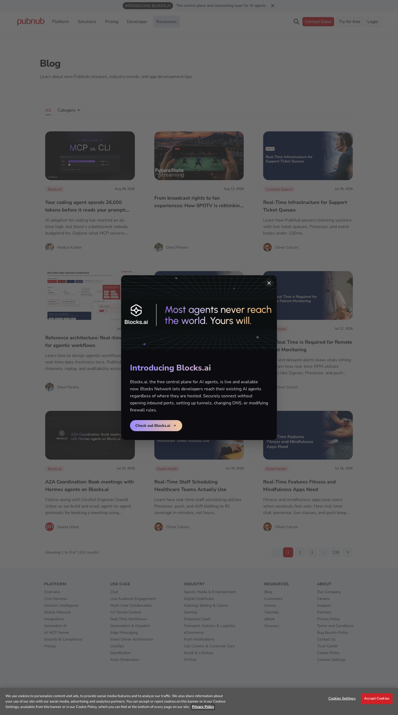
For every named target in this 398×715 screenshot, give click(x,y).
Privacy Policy (203, 706)
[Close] (269, 283)
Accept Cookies (376, 698)
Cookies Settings (341, 698)
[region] (199, 701)
